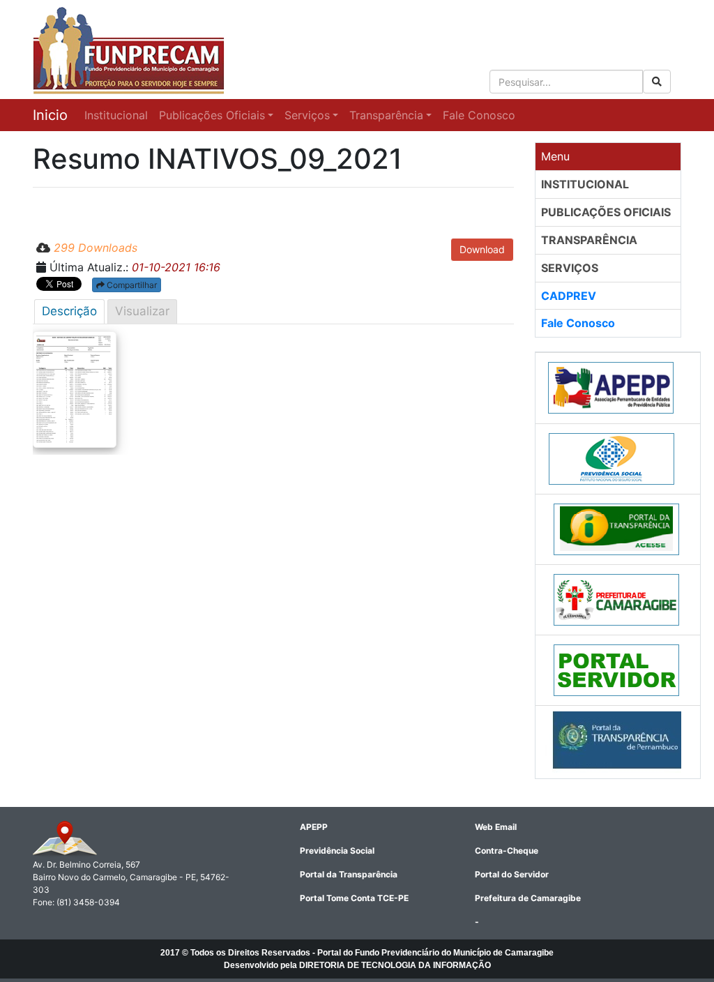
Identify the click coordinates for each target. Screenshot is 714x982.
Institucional (116, 115)
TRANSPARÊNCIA (589, 240)
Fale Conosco (479, 115)
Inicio (50, 115)
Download (482, 249)
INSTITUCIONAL (585, 184)
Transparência (386, 115)
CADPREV (568, 296)
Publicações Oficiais (212, 115)
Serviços (307, 115)
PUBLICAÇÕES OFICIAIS (606, 212)
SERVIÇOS (569, 268)
